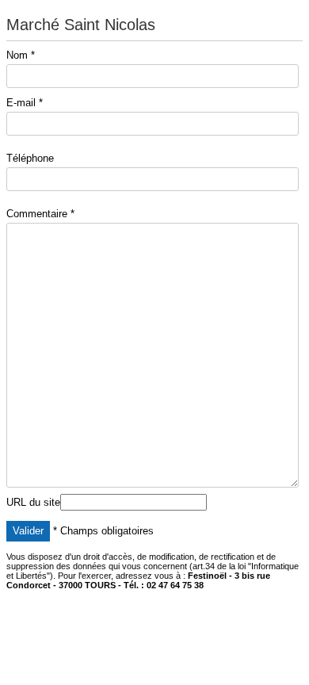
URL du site (33, 502)
